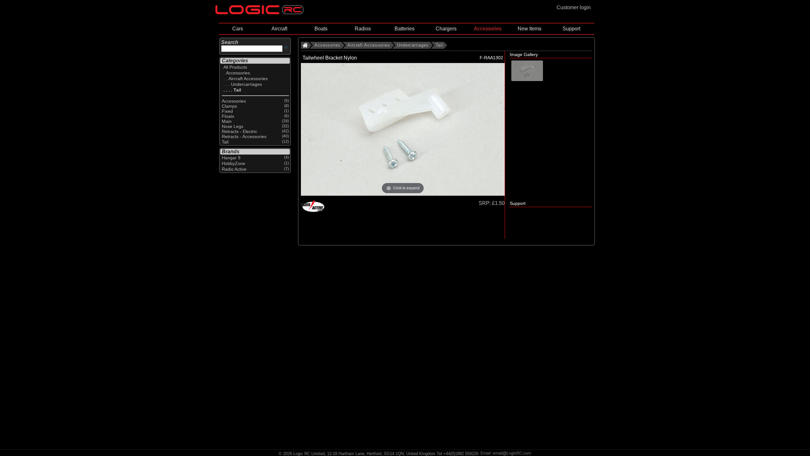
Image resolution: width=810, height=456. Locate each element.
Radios (363, 28)
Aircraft (279, 28)
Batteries (404, 28)
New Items (529, 28)
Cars (237, 28)
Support (571, 28)
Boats (321, 28)
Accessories (488, 28)
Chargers (446, 28)
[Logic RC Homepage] (259, 13)
